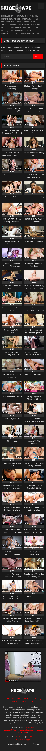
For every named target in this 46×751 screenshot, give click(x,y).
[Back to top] (38, 743)
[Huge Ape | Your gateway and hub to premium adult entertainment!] (19, 8)
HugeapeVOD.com (10, 730)
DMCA (27, 699)
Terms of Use (27, 702)
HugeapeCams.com (26, 730)
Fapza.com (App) (23, 740)
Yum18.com (20, 737)
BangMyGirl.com (32, 737)
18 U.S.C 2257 (13, 699)
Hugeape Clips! (30, 727)
